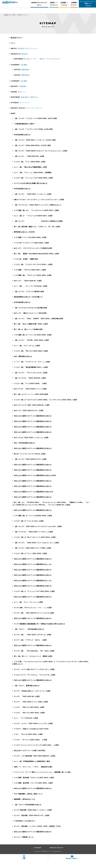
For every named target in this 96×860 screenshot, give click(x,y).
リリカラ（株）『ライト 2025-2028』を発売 (29, 162)
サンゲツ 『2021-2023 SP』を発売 (27, 696)
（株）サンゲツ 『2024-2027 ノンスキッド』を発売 (32, 194)
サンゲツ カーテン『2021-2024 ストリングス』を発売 (33, 723)
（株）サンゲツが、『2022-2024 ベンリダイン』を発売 (33, 532)
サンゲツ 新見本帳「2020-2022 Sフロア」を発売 (31, 815)
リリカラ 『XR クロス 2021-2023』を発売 (29, 713)
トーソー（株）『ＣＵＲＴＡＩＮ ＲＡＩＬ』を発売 (32, 362)
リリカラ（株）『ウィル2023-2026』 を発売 (30, 383)
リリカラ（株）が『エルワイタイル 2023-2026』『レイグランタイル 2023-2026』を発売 (45, 400)
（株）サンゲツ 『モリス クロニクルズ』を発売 (30, 373)
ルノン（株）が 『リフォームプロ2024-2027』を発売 (33, 216)
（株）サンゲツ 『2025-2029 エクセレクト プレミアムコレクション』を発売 (40, 151)
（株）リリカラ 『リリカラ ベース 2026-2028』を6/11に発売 (35, 118)
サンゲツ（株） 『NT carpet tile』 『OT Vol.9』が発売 (35, 651)
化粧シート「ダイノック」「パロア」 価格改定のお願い (33, 767)
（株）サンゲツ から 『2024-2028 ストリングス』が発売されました (37, 205)
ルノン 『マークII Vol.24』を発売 (26, 718)
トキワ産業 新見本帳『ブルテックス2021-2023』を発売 (34, 777)
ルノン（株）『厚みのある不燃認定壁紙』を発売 (30, 167)
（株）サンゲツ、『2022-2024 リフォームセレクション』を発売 (36, 543)
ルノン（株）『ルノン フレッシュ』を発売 (28, 602)
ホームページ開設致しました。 (24, 837)
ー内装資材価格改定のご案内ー (24, 124)
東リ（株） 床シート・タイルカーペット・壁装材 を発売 (33, 656)
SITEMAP (20, 103)
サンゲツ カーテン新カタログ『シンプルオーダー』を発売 (34, 669)
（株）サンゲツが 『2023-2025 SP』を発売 (30, 378)
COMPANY (19, 65)
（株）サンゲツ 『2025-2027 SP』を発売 (29, 156)
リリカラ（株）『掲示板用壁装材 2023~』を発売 (31, 367)
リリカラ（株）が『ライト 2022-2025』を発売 (30, 553)
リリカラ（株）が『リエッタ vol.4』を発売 (29, 521)
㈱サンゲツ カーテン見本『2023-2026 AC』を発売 (32, 405)
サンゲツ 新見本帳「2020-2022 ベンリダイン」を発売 (33, 810)
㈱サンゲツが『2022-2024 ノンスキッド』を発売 (31, 437)
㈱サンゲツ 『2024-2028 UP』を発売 (28, 281)
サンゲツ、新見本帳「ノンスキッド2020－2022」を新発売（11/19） (38, 826)
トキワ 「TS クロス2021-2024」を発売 (28, 734)
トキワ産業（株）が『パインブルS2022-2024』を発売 (33, 516)
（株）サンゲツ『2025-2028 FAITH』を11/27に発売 (32, 145)
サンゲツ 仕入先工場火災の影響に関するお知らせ (31, 183)
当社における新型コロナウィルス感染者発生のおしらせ (32, 564)
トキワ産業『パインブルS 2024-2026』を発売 (30, 237)
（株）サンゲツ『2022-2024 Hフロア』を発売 (30, 459)
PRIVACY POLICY (27, 108)
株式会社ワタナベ (17, 38)
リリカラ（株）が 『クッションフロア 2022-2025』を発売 (34, 591)
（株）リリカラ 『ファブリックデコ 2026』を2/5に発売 (33, 129)
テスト (13, 43)
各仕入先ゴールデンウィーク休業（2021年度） (30, 750)
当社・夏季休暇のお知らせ (23, 356)
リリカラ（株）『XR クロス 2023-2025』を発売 (31, 351)
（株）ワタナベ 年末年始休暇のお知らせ (29, 629)
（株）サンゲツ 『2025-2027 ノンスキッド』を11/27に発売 (35, 140)
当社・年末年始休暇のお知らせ (24, 443)
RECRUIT (18, 86)
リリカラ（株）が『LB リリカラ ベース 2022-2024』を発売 (35, 537)
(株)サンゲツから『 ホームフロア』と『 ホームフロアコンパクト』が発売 (39, 199)
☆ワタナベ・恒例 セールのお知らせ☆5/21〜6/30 (31, 729)
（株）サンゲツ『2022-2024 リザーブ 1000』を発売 (32, 548)
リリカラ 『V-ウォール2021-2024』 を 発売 (30, 740)
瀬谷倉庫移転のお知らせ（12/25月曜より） (29, 297)
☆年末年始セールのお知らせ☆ (24, 821)
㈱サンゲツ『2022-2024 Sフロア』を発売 (28, 410)
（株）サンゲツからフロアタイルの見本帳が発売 (30, 308)
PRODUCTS (19, 54)
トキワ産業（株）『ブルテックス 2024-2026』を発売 (32, 275)
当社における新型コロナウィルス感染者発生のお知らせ (32, 416)
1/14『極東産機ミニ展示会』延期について (28, 794)
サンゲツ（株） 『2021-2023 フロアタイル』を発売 (32, 635)
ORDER (18, 92)
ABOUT (24, 48)
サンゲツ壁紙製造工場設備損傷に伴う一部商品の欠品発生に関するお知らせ (39, 624)
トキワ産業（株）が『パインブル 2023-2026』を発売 (32, 335)
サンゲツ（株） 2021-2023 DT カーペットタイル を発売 (34, 613)
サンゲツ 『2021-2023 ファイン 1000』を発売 (31, 702)
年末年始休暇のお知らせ (22, 135)
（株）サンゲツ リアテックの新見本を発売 (29, 291)
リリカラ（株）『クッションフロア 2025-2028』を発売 (33, 178)
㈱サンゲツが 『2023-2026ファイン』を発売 (30, 389)
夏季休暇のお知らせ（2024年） (25, 232)
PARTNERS (37, 59)
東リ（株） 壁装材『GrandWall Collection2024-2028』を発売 (36, 254)
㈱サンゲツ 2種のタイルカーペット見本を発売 (30, 313)
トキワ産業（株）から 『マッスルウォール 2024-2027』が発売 (36, 210)
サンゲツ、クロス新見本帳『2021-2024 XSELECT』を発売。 (35, 756)
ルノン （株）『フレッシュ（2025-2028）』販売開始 (32, 172)
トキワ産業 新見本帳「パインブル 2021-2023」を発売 (33, 783)
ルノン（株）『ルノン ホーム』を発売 (27, 345)
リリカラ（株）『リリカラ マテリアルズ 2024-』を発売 (33, 264)
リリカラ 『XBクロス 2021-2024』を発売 (29, 707)
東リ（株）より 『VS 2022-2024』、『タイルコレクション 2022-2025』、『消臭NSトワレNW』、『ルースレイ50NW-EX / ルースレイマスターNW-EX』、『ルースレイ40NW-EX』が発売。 (51, 503)
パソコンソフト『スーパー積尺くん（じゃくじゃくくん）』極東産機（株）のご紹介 (42, 772)
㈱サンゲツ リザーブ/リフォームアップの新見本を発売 (33, 248)
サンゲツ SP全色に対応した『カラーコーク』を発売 (32, 691)
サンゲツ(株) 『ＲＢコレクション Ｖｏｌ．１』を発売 (33, 607)
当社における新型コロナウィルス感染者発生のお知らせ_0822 (35, 475)
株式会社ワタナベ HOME (9, 15)
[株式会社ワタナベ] (10, 3)
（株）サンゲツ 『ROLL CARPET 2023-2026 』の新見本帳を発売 (38, 318)
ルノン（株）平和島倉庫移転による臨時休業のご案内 (32, 761)
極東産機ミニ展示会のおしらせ (24, 799)
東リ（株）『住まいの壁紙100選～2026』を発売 (31, 324)
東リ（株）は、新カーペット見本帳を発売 (28, 329)
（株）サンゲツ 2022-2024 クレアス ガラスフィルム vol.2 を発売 (38, 526)
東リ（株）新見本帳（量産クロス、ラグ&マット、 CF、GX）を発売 (38, 226)
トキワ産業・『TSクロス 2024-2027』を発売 (30, 270)
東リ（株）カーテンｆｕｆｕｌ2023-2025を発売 (31, 394)
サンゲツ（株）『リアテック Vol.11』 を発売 (30, 640)
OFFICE (22, 70)
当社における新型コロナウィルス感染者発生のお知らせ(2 (33, 492)
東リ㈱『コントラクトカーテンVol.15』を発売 (29, 454)
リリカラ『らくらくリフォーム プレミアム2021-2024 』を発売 (36, 745)
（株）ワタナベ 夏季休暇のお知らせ (26, 686)
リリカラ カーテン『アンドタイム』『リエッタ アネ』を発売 (34, 675)
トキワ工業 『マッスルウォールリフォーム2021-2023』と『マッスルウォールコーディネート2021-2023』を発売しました (50, 663)
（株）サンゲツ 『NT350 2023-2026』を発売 (31, 340)
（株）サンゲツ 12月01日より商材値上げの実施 (38, 221)
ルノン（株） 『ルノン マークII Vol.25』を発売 (30, 286)
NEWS (13, 113)
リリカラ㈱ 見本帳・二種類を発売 (26, 259)
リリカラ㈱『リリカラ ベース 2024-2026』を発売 (31, 243)
